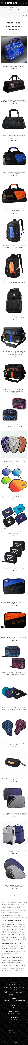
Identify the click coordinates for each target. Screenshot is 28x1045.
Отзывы (14, 1007)
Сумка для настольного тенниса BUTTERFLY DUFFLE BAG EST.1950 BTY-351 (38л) (14, 137)
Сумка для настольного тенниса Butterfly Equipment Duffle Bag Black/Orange (14, 210)
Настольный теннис (16, 7)
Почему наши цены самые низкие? (14, 1000)
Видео (14, 1005)
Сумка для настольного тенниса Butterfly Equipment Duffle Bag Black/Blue (14, 173)
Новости (14, 1003)
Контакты (14, 1019)
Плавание (14, 989)
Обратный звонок (14, 1032)
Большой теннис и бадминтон (14, 985)
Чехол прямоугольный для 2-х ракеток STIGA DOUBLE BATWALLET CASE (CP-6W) (14, 815)
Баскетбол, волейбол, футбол (14, 987)
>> (16, 895)
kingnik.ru (8, 970)
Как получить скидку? (14, 1002)
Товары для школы (14, 994)
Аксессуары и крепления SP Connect (14, 991)
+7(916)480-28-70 (14, 1030)
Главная (5, 7)
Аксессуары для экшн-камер (14, 992)
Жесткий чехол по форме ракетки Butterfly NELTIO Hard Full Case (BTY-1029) (14, 496)
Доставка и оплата (14, 1013)
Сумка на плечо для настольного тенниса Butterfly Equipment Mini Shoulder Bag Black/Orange (14, 389)
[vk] (14, 1027)
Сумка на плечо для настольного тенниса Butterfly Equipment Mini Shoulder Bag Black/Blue (14, 353)
